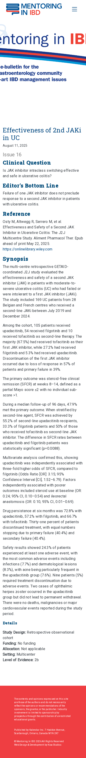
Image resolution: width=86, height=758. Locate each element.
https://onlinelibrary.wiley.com (27, 249)
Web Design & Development (29, 745)
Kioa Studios (54, 745)
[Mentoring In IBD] (34, 9)
